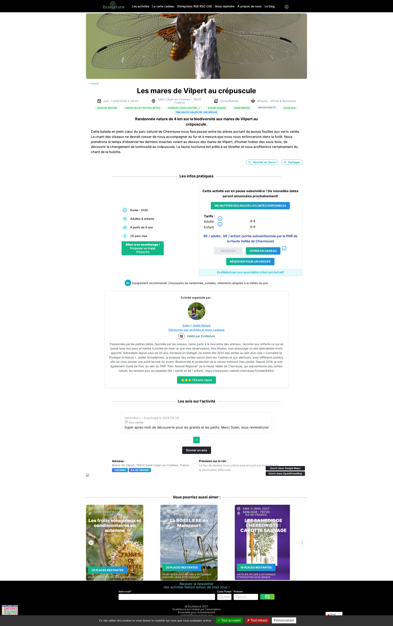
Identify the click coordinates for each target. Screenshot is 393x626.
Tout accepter (230, 620)
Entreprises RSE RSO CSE (194, 6)
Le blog (270, 6)
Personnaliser (284, 620)
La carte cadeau (163, 6)
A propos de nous (249, 6)
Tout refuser (259, 620)
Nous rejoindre (224, 6)
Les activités (140, 6)
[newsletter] (267, 597)
